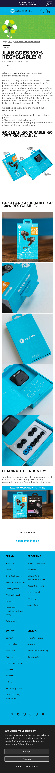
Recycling (32, 598)
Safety (9, 682)
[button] (49, 4)
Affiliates (32, 569)
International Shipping (38, 650)
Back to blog (29, 533)
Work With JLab (13, 595)
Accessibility (11, 644)
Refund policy (12, 621)
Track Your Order (35, 638)
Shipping (31, 644)
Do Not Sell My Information (13, 696)
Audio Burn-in (34, 605)
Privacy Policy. (25, 744)
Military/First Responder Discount (37, 578)
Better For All (34, 592)
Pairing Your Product (15, 663)
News (10, 42)
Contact (9, 638)
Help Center (11, 650)
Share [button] (8, 65)
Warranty (10, 676)
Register (9, 657)
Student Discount (36, 586)
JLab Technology (14, 576)
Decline (27, 759)
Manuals (9, 669)
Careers (9, 601)
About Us (10, 563)
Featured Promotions (15, 582)
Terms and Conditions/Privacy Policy (14, 611)
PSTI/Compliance (14, 688)
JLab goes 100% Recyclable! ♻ (27, 42)
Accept (27, 751)
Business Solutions (36, 563)
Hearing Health (12, 589)
